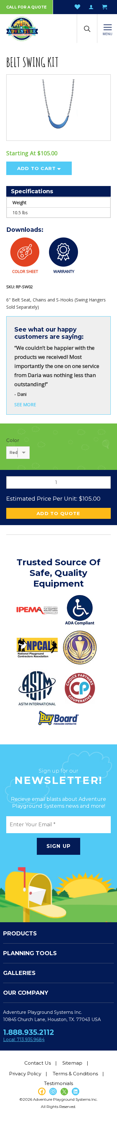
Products (20, 933)
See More (25, 404)
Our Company (25, 992)
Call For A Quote (26, 7)
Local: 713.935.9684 (24, 1039)
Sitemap (72, 1063)
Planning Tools (30, 953)
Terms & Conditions (75, 1074)
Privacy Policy (25, 1074)
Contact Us (37, 1063)
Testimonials (58, 1083)
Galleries (19, 973)
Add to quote (58, 513)
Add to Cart (36, 168)
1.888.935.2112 (28, 1032)
